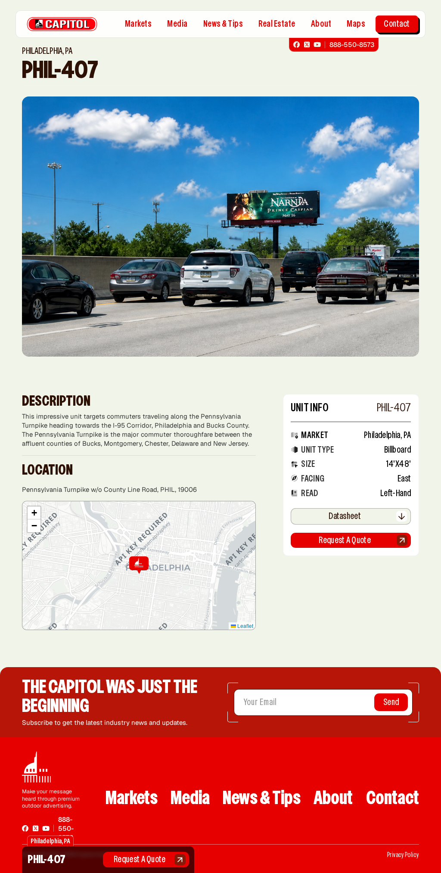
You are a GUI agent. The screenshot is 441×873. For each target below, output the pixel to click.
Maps (356, 24)
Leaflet (244, 625)
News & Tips (223, 24)
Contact (397, 24)
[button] (139, 565)
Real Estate (276, 24)
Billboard (397, 449)
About (321, 24)
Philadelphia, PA (387, 435)
